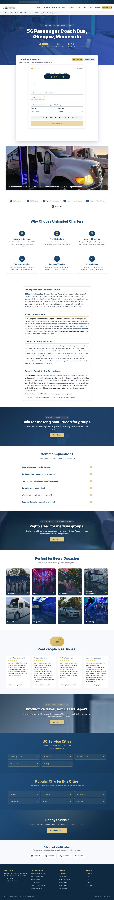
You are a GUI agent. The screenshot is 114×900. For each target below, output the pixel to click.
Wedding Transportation (38, 873)
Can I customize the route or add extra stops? (56, 474)
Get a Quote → (107, 7)
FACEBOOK (42, 394)
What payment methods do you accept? (56, 495)
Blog (84, 7)
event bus (85, 329)
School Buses (63, 885)
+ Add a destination (37, 98)
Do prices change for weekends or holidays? (56, 502)
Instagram (107, 896)
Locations (47, 7)
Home (7, 12)
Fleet (39, 7)
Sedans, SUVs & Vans (65, 879)
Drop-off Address (36, 102)
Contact (88, 882)
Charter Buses (63, 876)
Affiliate (97, 7)
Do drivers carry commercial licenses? (56, 467)
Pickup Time (61, 108)
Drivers (88, 876)
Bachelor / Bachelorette (38, 885)
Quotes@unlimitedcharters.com (13, 881)
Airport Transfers (36, 879)
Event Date (34, 108)
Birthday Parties (36, 882)
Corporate (71, 7)
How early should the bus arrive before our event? (56, 481)
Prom (63, 7)
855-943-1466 (48, 2)
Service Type (61, 82)
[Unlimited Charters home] (9, 7)
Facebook (98, 896)
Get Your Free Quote (57, 830)
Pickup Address (35, 90)
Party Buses (62, 873)
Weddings (56, 7)
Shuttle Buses (63, 882)
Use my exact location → (57, 748)
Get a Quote (57, 435)
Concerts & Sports (36, 888)
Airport (79, 7)
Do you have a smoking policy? (56, 488)
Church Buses (63, 888)
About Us (89, 873)
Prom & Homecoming (37, 876)
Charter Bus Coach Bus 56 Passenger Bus (22, 12)
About (91, 7)
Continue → (57, 123)
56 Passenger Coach (32, 294)
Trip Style (34, 82)
